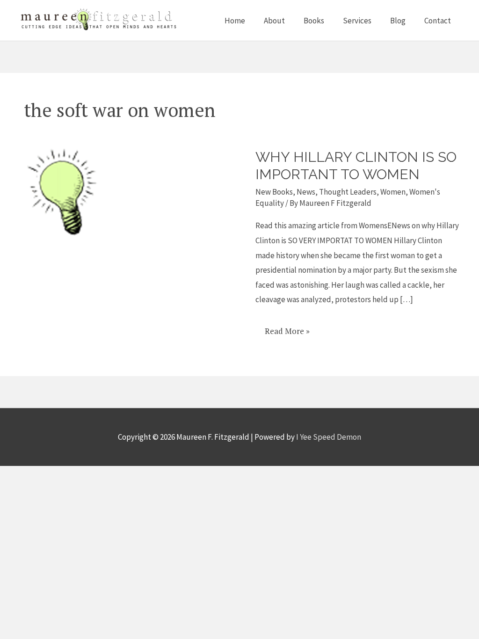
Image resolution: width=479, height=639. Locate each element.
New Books (274, 192)
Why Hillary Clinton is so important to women (356, 165)
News (306, 192)
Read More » (287, 327)
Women (393, 192)
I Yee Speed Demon (328, 437)
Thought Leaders (348, 192)
